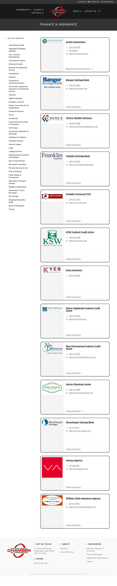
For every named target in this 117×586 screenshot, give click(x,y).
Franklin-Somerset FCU (78, 194)
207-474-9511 (74, 428)
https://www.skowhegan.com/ (79, 431)
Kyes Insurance (74, 270)
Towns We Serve (67, 552)
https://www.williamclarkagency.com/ (82, 507)
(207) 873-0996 (74, 123)
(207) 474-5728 (74, 47)
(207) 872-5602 (74, 238)
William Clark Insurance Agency (83, 498)
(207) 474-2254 (74, 354)
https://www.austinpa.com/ (78, 54)
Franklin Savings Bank (78, 156)
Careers (89, 561)
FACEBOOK (94, 2)
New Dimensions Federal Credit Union (83, 347)
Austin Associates (75, 42)
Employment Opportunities (97, 558)
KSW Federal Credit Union (80, 232)
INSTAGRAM (108, 2)
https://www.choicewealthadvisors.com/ (83, 127)
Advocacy (64, 548)
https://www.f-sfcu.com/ (77, 203)
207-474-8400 (74, 504)
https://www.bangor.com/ (78, 89)
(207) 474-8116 (74, 85)
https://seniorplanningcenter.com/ (81, 393)
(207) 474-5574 (74, 161)
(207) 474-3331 (74, 199)
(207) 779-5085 (74, 390)
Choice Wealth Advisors (79, 118)
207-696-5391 (74, 466)
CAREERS (82, 2)
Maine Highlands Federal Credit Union (83, 309)
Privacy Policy (81, 574)
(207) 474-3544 (74, 316)
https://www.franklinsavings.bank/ (81, 165)
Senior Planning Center (78, 384)
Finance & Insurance (73, 107)
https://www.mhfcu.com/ (77, 319)
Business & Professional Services (78, 69)
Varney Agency (74, 460)
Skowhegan (73, 50)
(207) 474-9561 (74, 276)
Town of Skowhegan (94, 554)
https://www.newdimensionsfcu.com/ (82, 357)
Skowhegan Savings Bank (80, 422)
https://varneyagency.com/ (78, 469)
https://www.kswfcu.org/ (78, 241)
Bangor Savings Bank (77, 80)
